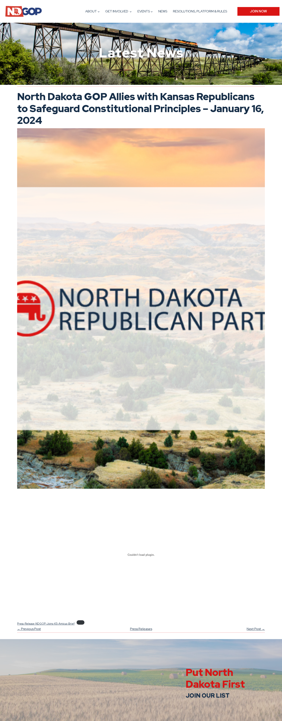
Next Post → (256, 629)
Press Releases (141, 629)
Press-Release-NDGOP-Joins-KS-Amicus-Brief (46, 623)
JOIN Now (258, 11)
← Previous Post (29, 629)
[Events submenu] (152, 12)
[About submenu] (99, 12)
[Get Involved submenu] (131, 12)
